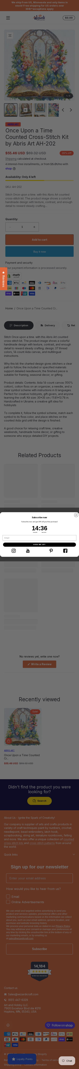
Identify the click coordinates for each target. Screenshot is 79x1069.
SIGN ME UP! (39, 544)
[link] (14, 551)
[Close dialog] (76, 515)
